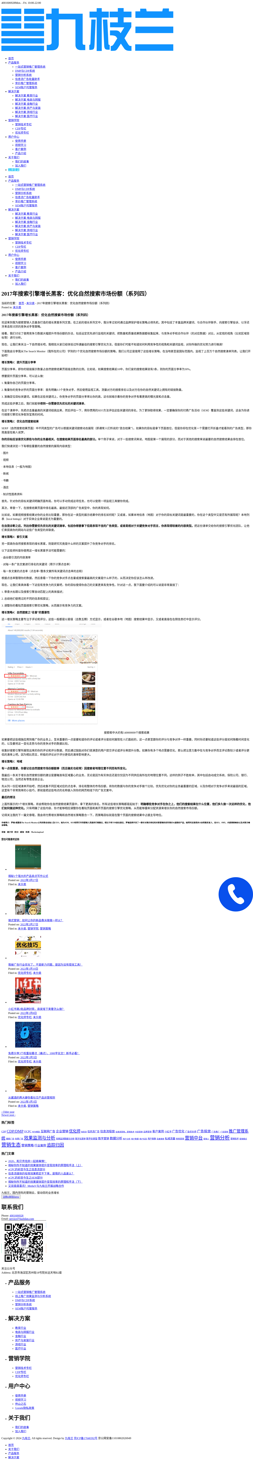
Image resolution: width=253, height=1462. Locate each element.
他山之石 (20, 1403)
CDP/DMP (15, 1131)
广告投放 (204, 1131)
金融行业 (20, 1336)
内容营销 (139, 1132)
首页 (11, 58)
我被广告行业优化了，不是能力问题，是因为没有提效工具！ (45, 964)
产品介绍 (20, 153)
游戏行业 (20, 1344)
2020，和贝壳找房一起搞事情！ (27, 1161)
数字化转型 (91, 1138)
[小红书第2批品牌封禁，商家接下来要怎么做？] (28, 1002)
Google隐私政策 (24, 1408)
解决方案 (13, 91)
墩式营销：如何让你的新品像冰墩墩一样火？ (35, 920)
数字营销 (103, 1138)
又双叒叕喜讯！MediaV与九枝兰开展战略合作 (36, 1185)
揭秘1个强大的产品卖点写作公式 (28, 876)
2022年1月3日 (28, 1101)
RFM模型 (36, 1132)
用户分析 (126, 1139)
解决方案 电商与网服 (28, 99)
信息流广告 (93, 1131)
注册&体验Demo (11, 1197)
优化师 (74, 1131)
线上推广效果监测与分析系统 (33, 1296)
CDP (3, 1131)
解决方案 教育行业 (26, 95)
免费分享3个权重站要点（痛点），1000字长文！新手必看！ (44, 1053)
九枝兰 (26, 1438)
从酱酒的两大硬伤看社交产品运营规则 (31, 1097)
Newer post (8, 1115)
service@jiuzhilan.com (21, 1218)
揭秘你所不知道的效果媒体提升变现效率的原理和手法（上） (45, 1165)
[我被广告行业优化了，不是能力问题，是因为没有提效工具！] (28, 958)
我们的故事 (22, 161)
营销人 (206, 1139)
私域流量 (170, 1138)
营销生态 (11, 1145)
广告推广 (216, 1132)
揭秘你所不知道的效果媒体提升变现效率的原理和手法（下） (45, 1181)
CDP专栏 (20, 128)
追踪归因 (55, 1145)
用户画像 (152, 1139)
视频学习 (20, 145)
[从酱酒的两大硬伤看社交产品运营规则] (28, 1090)
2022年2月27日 (29, 924)
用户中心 (13, 136)
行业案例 (40, 1145)
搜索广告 (10, 1139)
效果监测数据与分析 (65, 1139)
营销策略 (45, 928)
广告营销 (224, 1132)
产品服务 (13, 62)
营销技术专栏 (23, 124)
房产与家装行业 (24, 1340)
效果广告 (19, 1139)
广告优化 (178, 1131)
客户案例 (20, 149)
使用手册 (20, 140)
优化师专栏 (22, 132)
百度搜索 (160, 1139)
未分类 (30, 303)
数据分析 (116, 1138)
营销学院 (13, 120)
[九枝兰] (87, 49)
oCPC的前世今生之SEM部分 (25, 1177)
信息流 (84, 1132)
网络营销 (180, 1139)
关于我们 (13, 157)
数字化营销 (80, 1139)
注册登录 (13, 169)
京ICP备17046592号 (85, 1438)
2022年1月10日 (29, 968)
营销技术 (234, 1139)
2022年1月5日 (28, 1057)
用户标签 (143, 1139)
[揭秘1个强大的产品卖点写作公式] (28, 869)
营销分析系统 (23, 75)
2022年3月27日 (29, 880)
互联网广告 (48, 1131)
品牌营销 (147, 1132)
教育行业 (20, 1327)
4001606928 (16, 1215)
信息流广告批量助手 (27, 79)
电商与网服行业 (24, 1332)
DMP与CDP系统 (25, 70)
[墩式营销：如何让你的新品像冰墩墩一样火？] (28, 913)
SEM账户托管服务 (26, 87)
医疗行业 (20, 1348)
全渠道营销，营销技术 (124, 1132)
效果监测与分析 (39, 1137)
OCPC (27, 1131)
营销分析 (220, 1137)
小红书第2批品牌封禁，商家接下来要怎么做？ (36, 1009)
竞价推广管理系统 (26, 83)
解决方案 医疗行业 (26, 116)
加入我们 (20, 165)
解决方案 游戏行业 (26, 112)
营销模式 (243, 1139)
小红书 (168, 1131)
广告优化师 (190, 1132)
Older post (7, 1111)
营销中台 (194, 1137)
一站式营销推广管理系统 (30, 66)
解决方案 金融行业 (26, 103)
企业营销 (62, 1131)
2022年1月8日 (28, 1013)
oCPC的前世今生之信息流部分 (26, 1169)
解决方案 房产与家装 (28, 107)
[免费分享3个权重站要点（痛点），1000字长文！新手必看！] (28, 1046)
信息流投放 (107, 1131)
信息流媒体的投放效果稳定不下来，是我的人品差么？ (41, 1173)
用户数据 (135, 1139)
